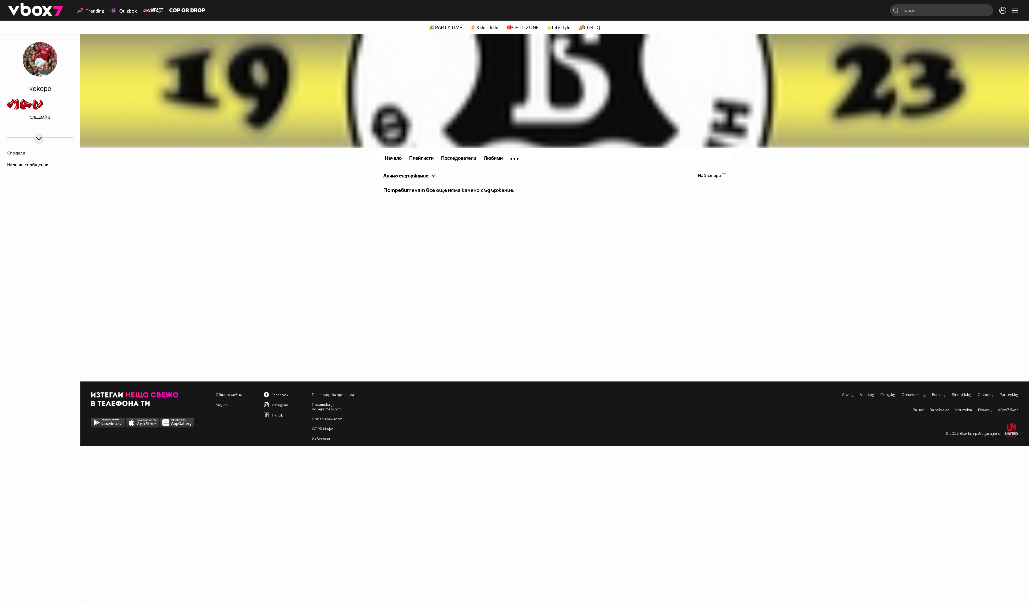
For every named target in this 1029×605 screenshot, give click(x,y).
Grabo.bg (986, 394)
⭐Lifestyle (558, 27)
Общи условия (228, 394)
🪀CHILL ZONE (522, 27)
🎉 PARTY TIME (445, 27)
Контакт (963, 409)
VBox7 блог (1008, 409)
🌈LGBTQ (589, 27)
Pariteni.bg (1009, 394)
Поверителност (327, 419)
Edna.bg (939, 394)
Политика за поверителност (327, 406)
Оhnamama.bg (913, 394)
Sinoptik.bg (961, 394)
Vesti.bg (867, 394)
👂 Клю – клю (484, 27)
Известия (321, 438)
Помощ (984, 409)
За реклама (939, 409)
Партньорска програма (333, 394)
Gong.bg (887, 394)
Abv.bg (848, 394)
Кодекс (221, 404)
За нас (918, 409)
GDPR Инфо (322, 428)
